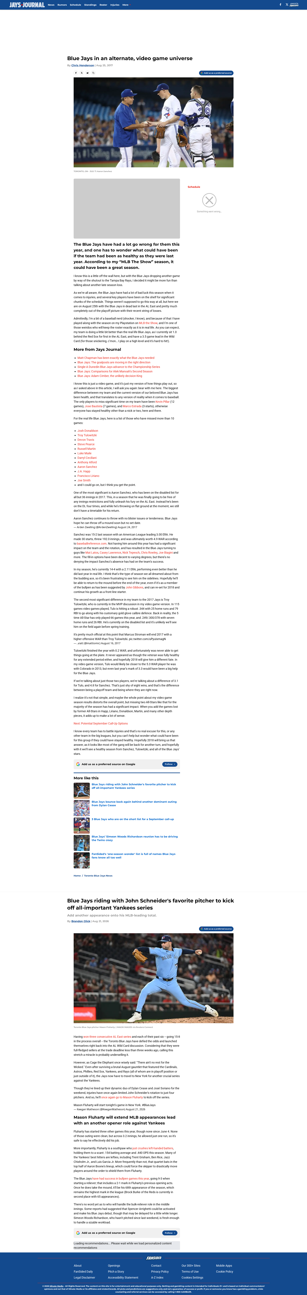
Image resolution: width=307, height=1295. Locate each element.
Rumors (62, 4)
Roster (103, 4)
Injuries (114, 4)
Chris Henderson (82, 65)
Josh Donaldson (88, 430)
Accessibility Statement (123, 1277)
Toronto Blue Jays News (98, 875)
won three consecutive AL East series (107, 1036)
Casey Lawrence (110, 552)
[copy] (93, 73)
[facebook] (280, 4)
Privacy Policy (160, 1271)
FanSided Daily (83, 1271)
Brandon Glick (80, 921)
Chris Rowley (149, 552)
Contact (156, 1265)
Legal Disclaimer (84, 1277)
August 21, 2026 (135, 1109)
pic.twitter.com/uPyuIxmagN (147, 639)
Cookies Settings (192, 1277)
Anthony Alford (87, 462)
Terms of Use (190, 1271)
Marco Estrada (132, 406)
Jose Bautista (93, 406)
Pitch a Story (116, 1271)
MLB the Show (148, 323)
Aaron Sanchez (87, 466)
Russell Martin (87, 448)
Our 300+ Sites (191, 1265)
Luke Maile (85, 453)
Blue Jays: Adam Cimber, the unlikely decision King (110, 376)
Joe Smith (84, 480)
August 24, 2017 (127, 527)
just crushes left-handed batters (152, 1148)
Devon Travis (86, 439)
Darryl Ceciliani (87, 457)
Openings (114, 1265)
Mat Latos (91, 552)
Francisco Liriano (88, 476)
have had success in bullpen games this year (120, 1178)
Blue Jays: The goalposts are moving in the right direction (114, 362)
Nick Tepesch (131, 552)
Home (77, 875)
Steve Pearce (86, 444)
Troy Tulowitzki (87, 435)
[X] (287, 4)
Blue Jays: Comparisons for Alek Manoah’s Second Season (115, 371)
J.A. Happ (84, 471)
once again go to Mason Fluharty (122, 1097)
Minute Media (56, 1286)
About (78, 1265)
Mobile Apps (224, 1265)
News (51, 4)
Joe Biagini (166, 552)
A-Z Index (157, 1277)
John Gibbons (134, 587)
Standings (90, 4)
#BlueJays (149, 1105)
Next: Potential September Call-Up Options (101, 723)
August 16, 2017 (110, 643)
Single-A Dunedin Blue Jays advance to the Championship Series (119, 367)
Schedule (75, 4)
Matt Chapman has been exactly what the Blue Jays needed (116, 357)
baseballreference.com (92, 543)
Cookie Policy (224, 1271)
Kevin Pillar (163, 401)
